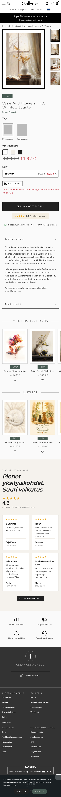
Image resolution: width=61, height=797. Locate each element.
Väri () (10, 145)
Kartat (4, 717)
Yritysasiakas (35, 751)
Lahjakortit (32, 675)
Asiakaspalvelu (36, 737)
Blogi (4, 732)
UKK (32, 742)
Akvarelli (13, 112)
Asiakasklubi (35, 747)
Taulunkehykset (8, 707)
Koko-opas (14, 184)
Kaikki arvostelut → (30, 598)
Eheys (4, 751)
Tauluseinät (6, 697)
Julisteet (5, 702)
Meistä (33, 697)
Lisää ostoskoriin (32, 206)
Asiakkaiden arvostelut (40, 702)
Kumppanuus (36, 707)
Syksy (5, 112)
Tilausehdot (7, 742)
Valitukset (34, 756)
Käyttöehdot (7, 747)
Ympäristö (34, 712)
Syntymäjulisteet (8, 712)
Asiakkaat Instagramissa (12, 737)
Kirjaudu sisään (36, 732)
